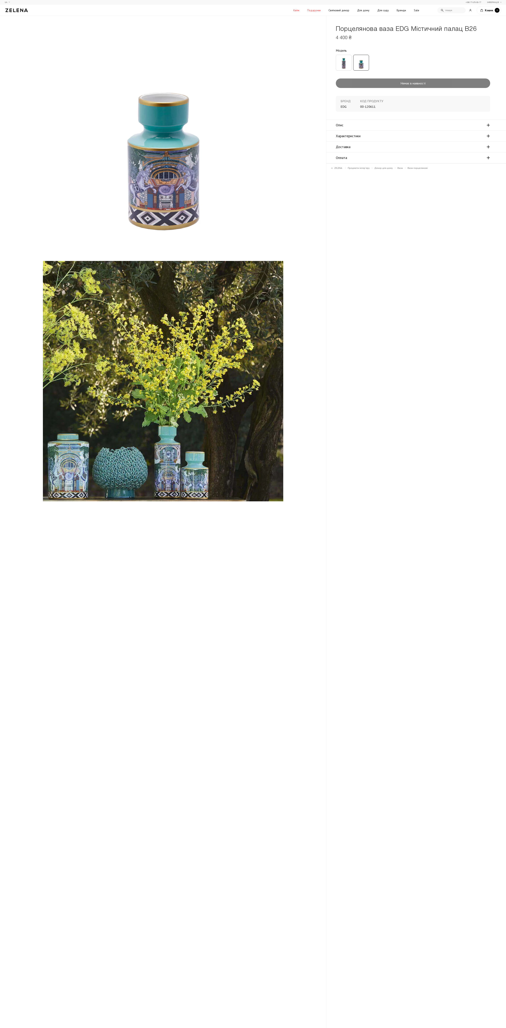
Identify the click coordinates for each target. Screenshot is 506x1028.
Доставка (343, 147)
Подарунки (314, 10)
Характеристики (348, 136)
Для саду (383, 10)
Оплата (341, 158)
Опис (339, 125)
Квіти (296, 10)
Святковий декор (339, 10)
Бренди (401, 10)
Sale (416, 10)
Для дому (363, 10)
